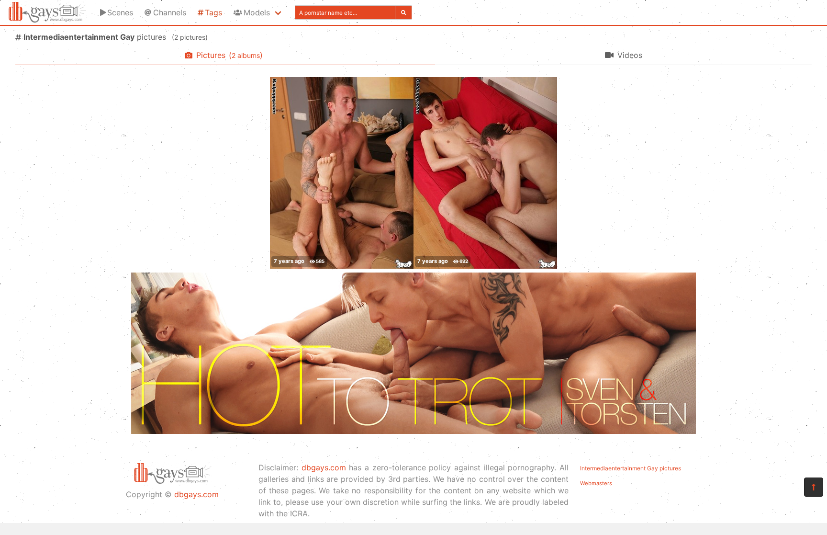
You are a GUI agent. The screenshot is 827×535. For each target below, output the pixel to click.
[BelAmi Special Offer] (413, 431)
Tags (213, 12)
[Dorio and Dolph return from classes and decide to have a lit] (342, 173)
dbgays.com (196, 494)
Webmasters (596, 483)
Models (257, 12)
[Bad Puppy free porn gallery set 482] (485, 173)
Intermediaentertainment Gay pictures (630, 468)
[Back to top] (813, 487)
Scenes (120, 12)
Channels (169, 12)
